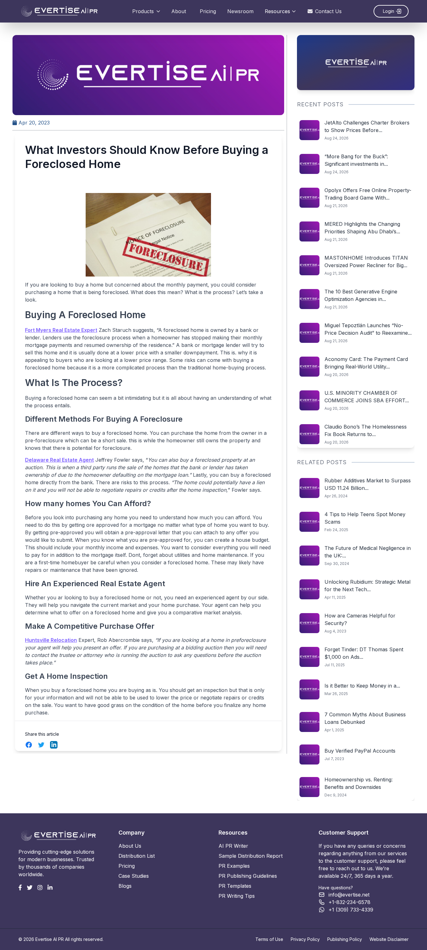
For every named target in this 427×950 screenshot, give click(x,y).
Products (143, 11)
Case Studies (133, 876)
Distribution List (136, 856)
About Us (129, 846)
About (178, 11)
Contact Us (328, 11)
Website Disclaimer (389, 939)
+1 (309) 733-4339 (351, 910)
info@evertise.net (349, 895)
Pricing (208, 11)
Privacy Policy (305, 939)
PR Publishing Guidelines (248, 876)
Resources (277, 11)
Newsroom (240, 11)
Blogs (125, 886)
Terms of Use (269, 939)
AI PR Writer (233, 846)
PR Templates (235, 886)
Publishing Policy (344, 939)
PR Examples (234, 866)
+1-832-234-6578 (349, 902)
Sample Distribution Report (251, 856)
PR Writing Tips (237, 896)
